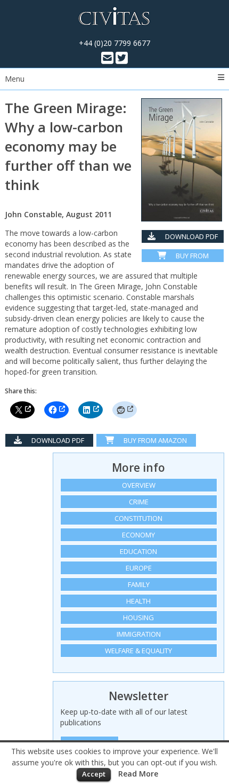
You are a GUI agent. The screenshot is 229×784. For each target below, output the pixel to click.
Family (139, 584)
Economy (138, 535)
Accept (93, 774)
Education (138, 551)
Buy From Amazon (154, 440)
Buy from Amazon (188, 257)
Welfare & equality (138, 650)
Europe (139, 568)
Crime (139, 501)
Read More (138, 774)
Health (138, 601)
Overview (139, 485)
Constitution (138, 518)
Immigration (139, 634)
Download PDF (190, 236)
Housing (138, 617)
